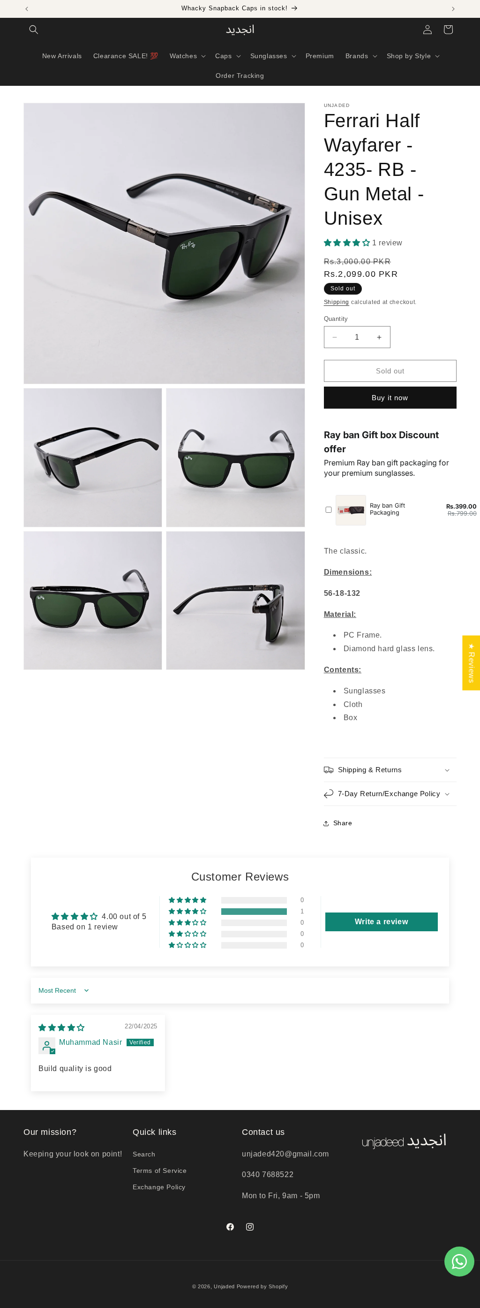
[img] (61, 1028)
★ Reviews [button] (471, 663)
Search (144, 1154)
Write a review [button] (381, 922)
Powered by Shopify (262, 1286)
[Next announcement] (453, 9)
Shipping (337, 302)
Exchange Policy (159, 1187)
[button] (33, 29)
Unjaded (224, 1286)
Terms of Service (160, 1170)
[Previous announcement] (26, 9)
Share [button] (342, 823)
